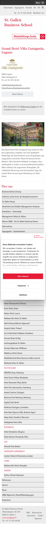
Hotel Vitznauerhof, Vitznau (15, 303)
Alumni (5, 485)
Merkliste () (38, 13)
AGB (28, 512)
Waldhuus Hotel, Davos (13, 353)
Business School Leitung (11, 191)
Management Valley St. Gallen (14, 216)
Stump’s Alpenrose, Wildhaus (15, 348)
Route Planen (17, 94)
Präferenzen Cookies (29, 106)
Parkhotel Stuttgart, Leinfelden (16, 407)
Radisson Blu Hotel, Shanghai (15, 465)
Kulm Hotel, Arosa (11, 308)
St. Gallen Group (8, 201)
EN (39, 7)
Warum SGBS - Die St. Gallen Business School (20, 221)
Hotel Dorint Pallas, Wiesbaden (16, 377)
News (4, 490)
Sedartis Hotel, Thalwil (13, 328)
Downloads (8, 7)
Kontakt (29, 7)
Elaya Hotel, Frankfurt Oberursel (16, 417)
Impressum (6, 500)
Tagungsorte (19, 7)
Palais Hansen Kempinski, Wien (16, 437)
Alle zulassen (23, 276)
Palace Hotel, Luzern (12, 313)
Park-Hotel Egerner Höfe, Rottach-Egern (20, 412)
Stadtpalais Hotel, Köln (13, 422)
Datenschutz (7, 226)
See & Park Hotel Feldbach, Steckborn (18, 333)
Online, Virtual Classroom (14, 475)
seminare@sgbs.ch (9, 517)
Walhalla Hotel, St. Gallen (14, 363)
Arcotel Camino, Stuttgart (14, 392)
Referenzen (6, 480)
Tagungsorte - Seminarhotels (13, 231)
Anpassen (22, 286)
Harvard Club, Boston (12, 446)
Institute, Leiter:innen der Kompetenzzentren (20, 196)
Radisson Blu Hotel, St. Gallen (15, 318)
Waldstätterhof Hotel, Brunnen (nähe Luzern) (22, 358)
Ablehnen (23, 295)
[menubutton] (40, 3)
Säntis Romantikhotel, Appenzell (17, 323)
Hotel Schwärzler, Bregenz (14, 432)
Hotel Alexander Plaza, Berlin (15, 382)
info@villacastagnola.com (12, 85)
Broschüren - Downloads (11, 211)
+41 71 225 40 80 (24, 13)
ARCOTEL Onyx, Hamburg (14, 372)
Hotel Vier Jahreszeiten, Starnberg (17, 387)
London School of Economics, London (18, 456)
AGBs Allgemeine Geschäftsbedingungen (18, 495)
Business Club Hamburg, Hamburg (17, 397)
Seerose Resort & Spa (12, 338)
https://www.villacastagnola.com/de (16, 88)
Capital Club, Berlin (11, 402)
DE (35, 7)
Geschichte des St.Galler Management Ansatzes (21, 206)
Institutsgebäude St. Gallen (14, 343)
